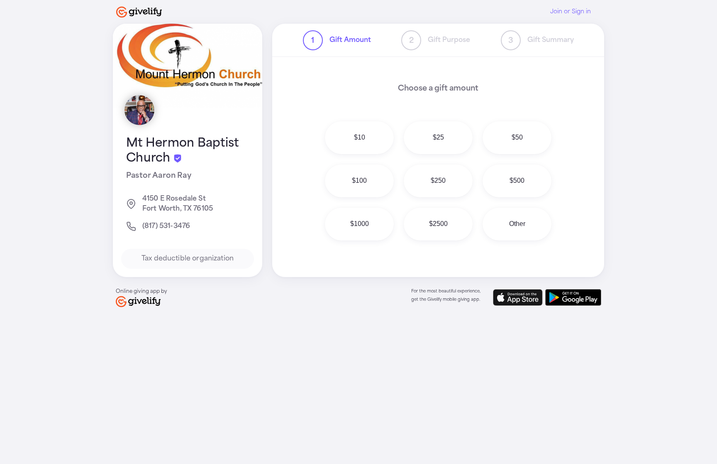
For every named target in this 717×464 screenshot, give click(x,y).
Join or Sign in (570, 12)
